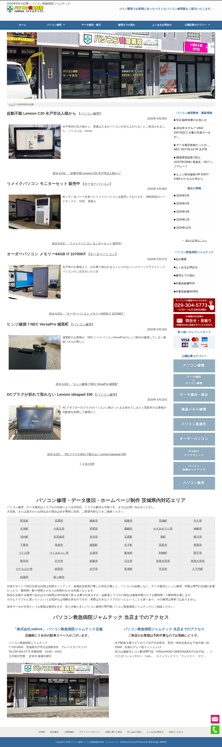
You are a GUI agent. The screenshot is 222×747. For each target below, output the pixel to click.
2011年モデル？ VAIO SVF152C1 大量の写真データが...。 (192, 132)
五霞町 (128, 536)
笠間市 (93, 528)
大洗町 (24, 528)
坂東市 (93, 561)
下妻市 (24, 544)
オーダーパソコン (96, 184)
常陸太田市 (163, 561)
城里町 (93, 544)
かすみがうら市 (163, 528)
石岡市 (59, 520)
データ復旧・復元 (91, 24)
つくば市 (24, 552)
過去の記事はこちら (196, 240)
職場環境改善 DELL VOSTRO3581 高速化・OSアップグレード (193, 162)
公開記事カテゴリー (196, 24)
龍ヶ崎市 (59, 577)
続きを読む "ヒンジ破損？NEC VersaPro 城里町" (87, 384)
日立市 (128, 561)
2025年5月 (183, 195)
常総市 (59, 544)
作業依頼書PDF (185, 283)
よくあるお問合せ (162, 24)
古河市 (93, 536)
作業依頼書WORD (187, 291)
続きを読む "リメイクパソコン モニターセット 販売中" (87, 243)
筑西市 (198, 544)
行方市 (59, 561)
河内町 (24, 536)
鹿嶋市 (128, 528)
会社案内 (54, 732)
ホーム (22, 24)
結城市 (24, 577)
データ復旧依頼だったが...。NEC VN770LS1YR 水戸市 (193, 147)
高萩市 (163, 544)
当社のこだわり (176, 732)
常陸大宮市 (198, 561)
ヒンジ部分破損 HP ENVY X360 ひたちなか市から (191, 176)
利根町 (163, 552)
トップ (12, 104)
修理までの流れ (126, 24)
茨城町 (163, 520)
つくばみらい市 (59, 552)
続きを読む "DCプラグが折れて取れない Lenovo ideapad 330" (87, 454)
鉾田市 (59, 568)
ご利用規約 (69, 732)
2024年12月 (183, 227)
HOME (42, 732)
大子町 (128, 544)
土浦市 (93, 552)
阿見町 (24, 520)
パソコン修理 (54, 24)
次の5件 (90, 463)
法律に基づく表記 (113, 732)
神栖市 (198, 528)
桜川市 (198, 536)
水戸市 (93, 568)
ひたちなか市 (24, 568)
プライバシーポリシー (89, 732)
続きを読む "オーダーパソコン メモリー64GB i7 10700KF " (87, 313)
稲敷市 (128, 520)
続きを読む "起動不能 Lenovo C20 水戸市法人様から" (87, 173)
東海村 (128, 552)
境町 (163, 536)
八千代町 (197, 568)
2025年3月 (183, 211)
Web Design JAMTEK (157, 742)
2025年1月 (183, 219)
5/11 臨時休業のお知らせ (191, 119)
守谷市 (163, 568)
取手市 (198, 552)
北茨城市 (59, 536)
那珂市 (24, 561)
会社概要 (181, 259)
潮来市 (93, 520)
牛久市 (198, 520)
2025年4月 (183, 203)
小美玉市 (59, 528)
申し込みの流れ (134, 732)
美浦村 (128, 568)
